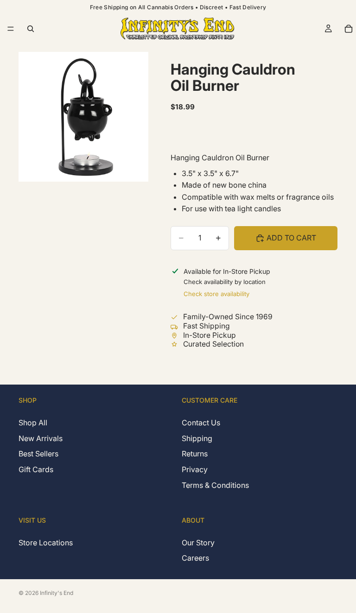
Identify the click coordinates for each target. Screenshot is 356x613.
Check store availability (216, 293)
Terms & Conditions (215, 485)
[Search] (30, 29)
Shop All (33, 423)
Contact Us (201, 423)
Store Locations (46, 542)
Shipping (197, 438)
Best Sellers (38, 454)
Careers (195, 557)
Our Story (198, 542)
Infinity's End (56, 592)
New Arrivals (41, 438)
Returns (195, 454)
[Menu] (10, 28)
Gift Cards (36, 469)
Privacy (195, 469)
